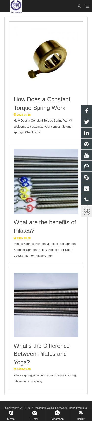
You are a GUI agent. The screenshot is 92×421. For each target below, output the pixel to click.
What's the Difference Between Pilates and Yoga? (42, 354)
